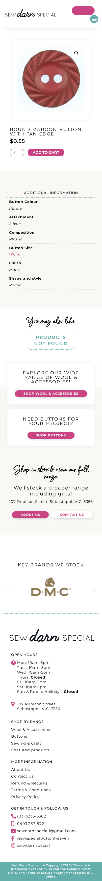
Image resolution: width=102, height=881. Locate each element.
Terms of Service (39, 873)
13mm (15, 255)
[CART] (83, 10)
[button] (94, 19)
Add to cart (46, 152)
